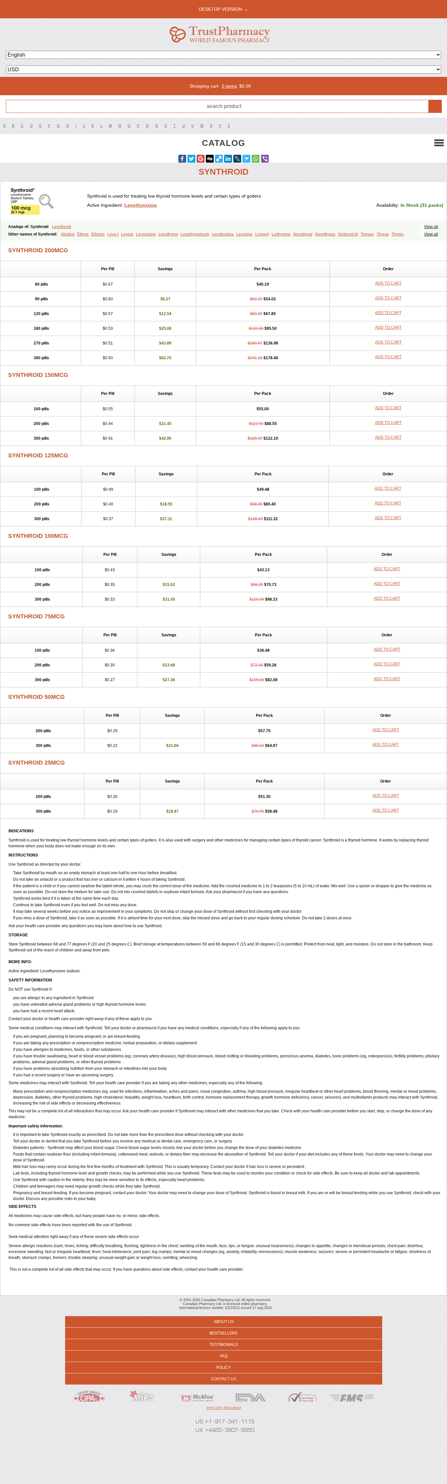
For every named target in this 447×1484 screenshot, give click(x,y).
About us (224, 1321)
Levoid (127, 234)
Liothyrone (281, 234)
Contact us (223, 1379)
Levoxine (244, 234)
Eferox (83, 234)
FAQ (223, 1356)
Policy (223, 1367)
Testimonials (223, 1344)
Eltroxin (98, 234)
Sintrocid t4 (348, 234)
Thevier (367, 234)
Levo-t (112, 234)
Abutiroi (68, 234)
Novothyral (303, 234)
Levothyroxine (140, 205)
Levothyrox (168, 234)
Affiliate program (223, 1408)
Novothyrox (325, 234)
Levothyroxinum (195, 234)
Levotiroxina (223, 234)
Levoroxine (146, 234)
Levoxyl (262, 234)
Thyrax (383, 234)
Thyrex (397, 234)
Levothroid (61, 226)
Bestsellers (223, 1333)
